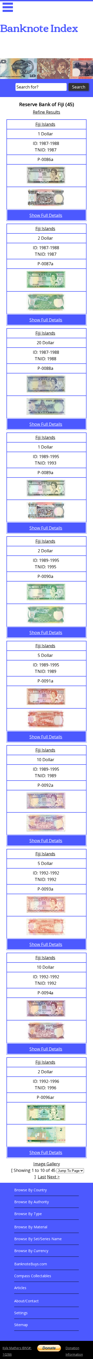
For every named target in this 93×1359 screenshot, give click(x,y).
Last (42, 1177)
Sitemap (21, 1324)
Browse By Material (30, 1226)
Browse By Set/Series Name (38, 1238)
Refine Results (46, 112)
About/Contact (26, 1300)
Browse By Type (28, 1213)
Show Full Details (45, 215)
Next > (53, 1177)
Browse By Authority (31, 1201)
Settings (21, 1312)
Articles (20, 1287)
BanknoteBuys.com (30, 1263)
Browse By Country (30, 1189)
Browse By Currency (31, 1250)
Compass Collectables (32, 1275)
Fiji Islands (45, 124)
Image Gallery (46, 1164)
